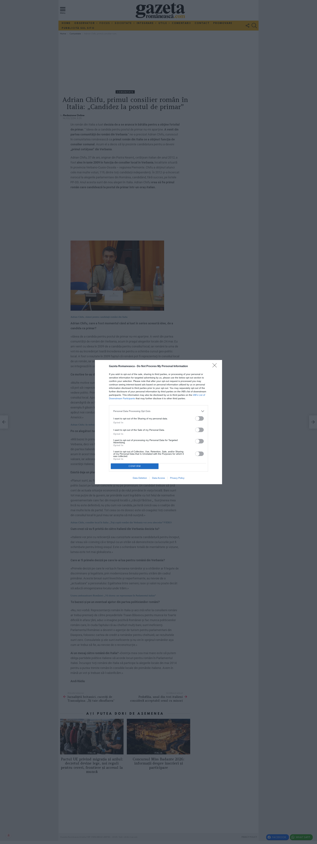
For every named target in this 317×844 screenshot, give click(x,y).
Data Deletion (140, 478)
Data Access (158, 478)
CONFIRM (135, 466)
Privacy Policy (177, 478)
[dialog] (158, 422)
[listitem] (158, 411)
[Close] (215, 366)
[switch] (199, 418)
